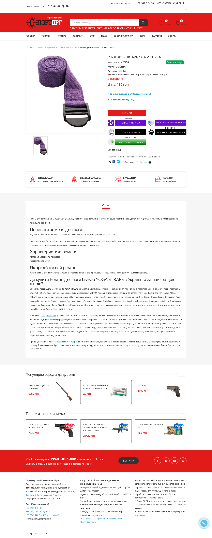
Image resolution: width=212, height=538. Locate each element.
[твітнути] (118, 161)
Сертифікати (154, 156)
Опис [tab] (106, 205)
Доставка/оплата (123, 36)
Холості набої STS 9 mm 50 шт (150, 426)
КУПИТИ (127, 113)
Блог (92, 36)
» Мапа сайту (141, 515)
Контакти (78, 36)
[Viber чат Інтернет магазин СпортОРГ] (43, 6)
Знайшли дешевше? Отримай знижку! (130, 94)
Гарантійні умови (116, 156)
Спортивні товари (50, 315)
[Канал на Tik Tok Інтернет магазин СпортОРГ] (67, 6)
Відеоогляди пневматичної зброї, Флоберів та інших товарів (138, 74)
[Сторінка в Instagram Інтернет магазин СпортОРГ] (55, 6)
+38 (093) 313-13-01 (146, 3)
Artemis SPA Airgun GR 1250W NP (38, 387)
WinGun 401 (143, 385)
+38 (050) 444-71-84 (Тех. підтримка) (42, 515)
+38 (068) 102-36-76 (171, 3)
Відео (104, 36)
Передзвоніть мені (121, 3)
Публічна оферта (88, 522)
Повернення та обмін (136, 156)
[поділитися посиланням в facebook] (113, 161)
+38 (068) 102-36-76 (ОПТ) (37, 511)
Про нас (62, 36)
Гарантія (157, 36)
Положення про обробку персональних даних (101, 518)
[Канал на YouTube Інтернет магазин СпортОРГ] (59, 6)
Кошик (183, 24)
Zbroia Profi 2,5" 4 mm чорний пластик (38, 426)
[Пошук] (143, 22)
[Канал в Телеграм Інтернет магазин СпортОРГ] (47, 6)
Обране (168, 24)
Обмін (142, 36)
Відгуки (172, 36)
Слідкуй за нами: (33, 6)
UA (183, 9)
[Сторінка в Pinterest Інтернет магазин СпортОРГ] (63, 6)
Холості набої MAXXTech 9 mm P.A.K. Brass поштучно (95, 387)
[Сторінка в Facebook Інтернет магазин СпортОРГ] (51, 6)
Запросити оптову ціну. (122, 99)
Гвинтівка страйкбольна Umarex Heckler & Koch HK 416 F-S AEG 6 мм (95, 427)
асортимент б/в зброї (67, 341)
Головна (30, 36)
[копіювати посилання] (109, 161)
